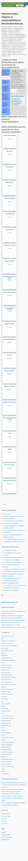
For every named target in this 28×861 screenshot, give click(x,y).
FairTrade (4, 696)
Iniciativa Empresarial (7, 715)
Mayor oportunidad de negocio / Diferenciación (6, 97)
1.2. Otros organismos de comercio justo (13, 521)
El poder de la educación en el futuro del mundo (13, 627)
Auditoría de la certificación (8, 641)
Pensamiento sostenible (7, 737)
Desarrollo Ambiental (7, 667)
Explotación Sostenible (7, 694)
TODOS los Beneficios (5, 82)
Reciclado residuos (6, 764)
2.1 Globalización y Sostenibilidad (11, 560)
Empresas (4, 687)
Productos (4, 756)
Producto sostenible (7, 754)
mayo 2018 (4, 823)
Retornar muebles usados (8, 766)
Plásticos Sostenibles (7, 744)
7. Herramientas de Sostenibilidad (10, 590)
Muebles (4, 730)
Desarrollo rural (5, 670)
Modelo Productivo (6, 725)
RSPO (3, 769)
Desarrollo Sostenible (7, 674)
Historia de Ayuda (6, 711)
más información (10, 5)
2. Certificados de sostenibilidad (10, 523)
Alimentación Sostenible (8, 636)
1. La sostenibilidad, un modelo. (9, 550)
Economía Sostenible (7, 682)
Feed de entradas (6, 834)
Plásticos (4, 740)
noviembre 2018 (6, 813)
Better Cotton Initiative (7, 650)
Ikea (3, 713)
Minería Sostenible (6, 720)
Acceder (4, 832)
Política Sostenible (6, 747)
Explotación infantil (6, 691)
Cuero (3, 662)
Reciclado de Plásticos (7, 759)
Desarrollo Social (6, 672)
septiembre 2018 (6, 816)
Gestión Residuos (6, 703)
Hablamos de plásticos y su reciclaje (11, 624)
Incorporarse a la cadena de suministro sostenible (6, 89)
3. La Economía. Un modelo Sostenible (11, 562)
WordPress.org (5, 839)
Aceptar (20, 5)
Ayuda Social (5, 648)
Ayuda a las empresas (7, 643)
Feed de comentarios (7, 837)
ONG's (3, 735)
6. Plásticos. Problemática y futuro (10, 583)
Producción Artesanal (7, 752)
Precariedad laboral (6, 749)
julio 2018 (4, 818)
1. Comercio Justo (6, 514)
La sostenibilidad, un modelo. (10, 805)
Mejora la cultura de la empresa (5, 104)
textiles (3, 771)
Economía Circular (6, 679)
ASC (3, 638)
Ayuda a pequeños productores (9, 645)
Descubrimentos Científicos (8, 677)
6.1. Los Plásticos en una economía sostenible (14, 585)
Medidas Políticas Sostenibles (9, 602)
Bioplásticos (5, 655)
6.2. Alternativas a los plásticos (11, 587)
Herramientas (5, 708)
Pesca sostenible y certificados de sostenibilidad (14, 802)
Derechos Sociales (6, 665)
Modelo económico (6, 723)
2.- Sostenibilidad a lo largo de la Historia (12, 557)
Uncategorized (5, 773)
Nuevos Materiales (6, 732)
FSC (3, 701)
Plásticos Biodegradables (8, 742)
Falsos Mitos (5, 699)
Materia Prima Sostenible (8, 718)
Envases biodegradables (8, 689)
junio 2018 (4, 821)
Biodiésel (4, 653)
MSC (3, 728)
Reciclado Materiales (7, 761)
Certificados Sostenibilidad (8, 660)
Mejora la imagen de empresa (5, 111)
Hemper (4, 706)
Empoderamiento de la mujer (9, 684)
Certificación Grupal (7, 657)
